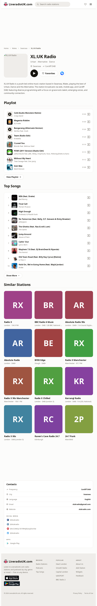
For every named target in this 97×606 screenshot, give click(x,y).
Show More (11, 275)
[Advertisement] (48, 28)
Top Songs (40, 572)
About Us (79, 564)
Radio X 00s (10, 436)
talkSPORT (60, 576)
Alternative (42, 61)
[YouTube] (88, 114)
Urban (33, 61)
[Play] (34, 73)
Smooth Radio (61, 568)
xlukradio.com (85, 509)
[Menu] (90, 4)
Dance (52, 61)
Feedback (79, 576)
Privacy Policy (77, 593)
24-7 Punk (70, 436)
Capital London (62, 572)
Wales (14, 48)
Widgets (79, 572)
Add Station (80, 568)
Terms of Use (88, 593)
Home (6, 48)
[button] (18, 305)
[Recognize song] (62, 73)
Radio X (8, 322)
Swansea (23, 48)
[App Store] (12, 578)
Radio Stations (41, 564)
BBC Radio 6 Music (44, 322)
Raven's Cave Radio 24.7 (47, 436)
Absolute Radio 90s (75, 322)
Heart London (61, 564)
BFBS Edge (40, 360)
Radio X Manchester (75, 360)
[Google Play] (12, 583)
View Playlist (12, 177)
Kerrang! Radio (73, 398)
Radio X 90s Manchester (16, 398)
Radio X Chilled (42, 398)
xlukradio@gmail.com (82, 504)
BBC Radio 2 (61, 580)
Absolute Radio (12, 360)
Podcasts (39, 568)
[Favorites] (85, 4)
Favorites (50, 73)
